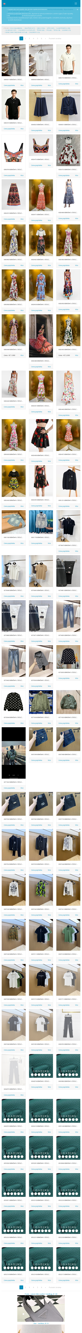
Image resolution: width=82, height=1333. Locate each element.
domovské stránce (16, 16)
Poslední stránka (55, 38)
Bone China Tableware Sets (16, 32)
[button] (21, 85)
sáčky (50, 28)
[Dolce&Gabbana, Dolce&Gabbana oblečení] (14, 60)
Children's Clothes (26, 30)
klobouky (11, 30)
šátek (57, 30)
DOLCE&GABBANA (16, 28)
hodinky (66, 30)
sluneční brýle (63, 28)
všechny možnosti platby (55, 9)
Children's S (34, 32)
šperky (40, 30)
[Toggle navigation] (76, 3)
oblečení (29, 28)
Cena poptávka (9, 85)
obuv (41, 28)
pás (48, 30)
